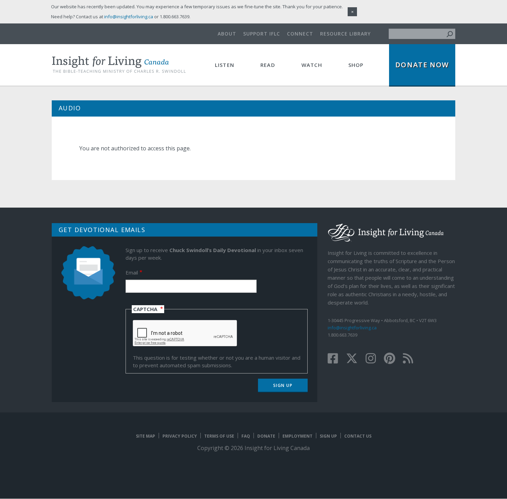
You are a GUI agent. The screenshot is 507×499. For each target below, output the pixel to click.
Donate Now (422, 64)
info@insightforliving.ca (352, 328)
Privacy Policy (179, 436)
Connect (300, 33)
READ (267, 64)
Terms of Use (219, 436)
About (227, 33)
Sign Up (328, 436)
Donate (266, 436)
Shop (356, 64)
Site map (145, 436)
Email (132, 272)
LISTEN (224, 64)
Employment (297, 436)
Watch (311, 64)
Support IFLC (261, 33)
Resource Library (345, 33)
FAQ (245, 436)
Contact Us (357, 436)
